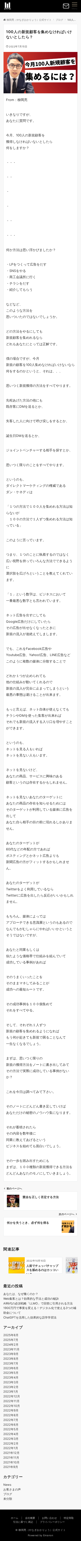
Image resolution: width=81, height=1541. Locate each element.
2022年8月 (10, 1415)
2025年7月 (10, 1339)
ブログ (7, 1494)
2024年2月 (10, 1344)
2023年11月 (11, 1349)
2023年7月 (10, 1363)
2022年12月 (11, 1396)
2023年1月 (10, 1391)
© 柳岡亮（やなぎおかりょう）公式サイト (40, 1530)
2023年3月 (10, 1382)
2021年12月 (11, 1452)
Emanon (48, 1535)
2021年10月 (11, 1462)
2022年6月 (10, 1424)
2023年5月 (10, 1372)
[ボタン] (66, 8)
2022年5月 (10, 1429)
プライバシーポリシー (52, 1522)
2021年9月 (10, 1467)
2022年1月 (10, 1448)
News (7, 1484)
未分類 (7, 1498)
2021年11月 (11, 1457)
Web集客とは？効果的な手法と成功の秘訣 (31, 1298)
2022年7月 (10, 1420)
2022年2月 (10, 1443)
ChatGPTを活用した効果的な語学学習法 (29, 1317)
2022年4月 (10, 1434)
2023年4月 (10, 1377)
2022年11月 (11, 1401)
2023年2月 (10, 1387)
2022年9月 (10, 1410)
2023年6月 (10, 1368)
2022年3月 (10, 1438)
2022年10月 (11, 1406)
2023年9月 (10, 1354)
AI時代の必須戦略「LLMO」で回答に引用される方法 (38, 1303)
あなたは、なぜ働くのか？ (20, 1294)
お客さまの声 (12, 1489)
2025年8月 (10, 1335)
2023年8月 (10, 1358)
